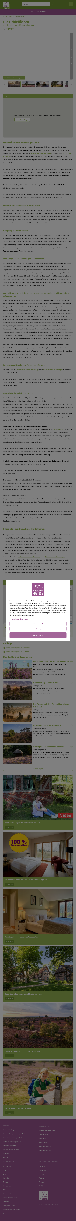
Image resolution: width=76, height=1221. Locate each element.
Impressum (24, 619)
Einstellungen (38, 629)
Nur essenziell (38, 624)
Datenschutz (14, 619)
